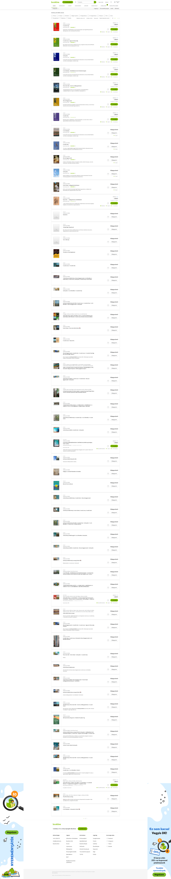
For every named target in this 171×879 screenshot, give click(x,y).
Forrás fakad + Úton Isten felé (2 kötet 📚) (72, 328)
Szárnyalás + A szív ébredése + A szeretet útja (72, 290)
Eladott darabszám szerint (104, 18)
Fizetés (94, 841)
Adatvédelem (69, 854)
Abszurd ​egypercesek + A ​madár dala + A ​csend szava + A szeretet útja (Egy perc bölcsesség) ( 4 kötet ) (78, 354)
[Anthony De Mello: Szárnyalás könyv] (56, 57)
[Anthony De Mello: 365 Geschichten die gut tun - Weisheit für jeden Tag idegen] (56, 719)
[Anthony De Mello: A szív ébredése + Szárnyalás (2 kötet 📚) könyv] (56, 808)
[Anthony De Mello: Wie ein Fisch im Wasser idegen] (56, 485)
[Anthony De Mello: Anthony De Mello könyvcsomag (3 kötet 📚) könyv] (56, 558)
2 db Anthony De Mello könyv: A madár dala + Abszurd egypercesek (77, 498)
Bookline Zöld (69, 841)
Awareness (65, 214)
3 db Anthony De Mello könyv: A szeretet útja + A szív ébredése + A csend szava (78, 418)
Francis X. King (66, 364)
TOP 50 (81, 854)
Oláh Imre (71, 610)
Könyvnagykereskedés (71, 851)
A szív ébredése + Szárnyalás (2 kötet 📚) (71, 809)
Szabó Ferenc (77, 314)
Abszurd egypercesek (67, 158)
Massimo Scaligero (77, 795)
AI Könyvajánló (68, 2)
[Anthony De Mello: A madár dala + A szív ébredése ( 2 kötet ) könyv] (56, 769)
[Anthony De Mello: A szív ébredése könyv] (56, 72)
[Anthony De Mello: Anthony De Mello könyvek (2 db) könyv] (56, 458)
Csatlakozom (82, 828)
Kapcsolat (95, 849)
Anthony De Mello (66, 24)
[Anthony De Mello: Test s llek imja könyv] (56, 240)
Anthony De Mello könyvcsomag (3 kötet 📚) (72, 560)
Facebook (110, 838)
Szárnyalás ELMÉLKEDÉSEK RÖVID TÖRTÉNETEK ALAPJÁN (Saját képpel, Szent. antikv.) (77, 443)
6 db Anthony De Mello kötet (69, 667)
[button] (87, 818)
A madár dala (66, 115)
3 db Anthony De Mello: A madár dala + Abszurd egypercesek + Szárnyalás (78, 548)
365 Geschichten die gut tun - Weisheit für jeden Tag (74, 717)
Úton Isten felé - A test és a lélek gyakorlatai (72, 85)
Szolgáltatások (96, 838)
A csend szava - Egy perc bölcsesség (70, 40)
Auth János (71, 795)
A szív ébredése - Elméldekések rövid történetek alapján (74, 70)
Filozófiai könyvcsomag (68, 796)
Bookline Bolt (56, 843)
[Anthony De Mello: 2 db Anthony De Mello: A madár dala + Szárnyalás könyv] (56, 429)
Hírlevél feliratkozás (84, 849)
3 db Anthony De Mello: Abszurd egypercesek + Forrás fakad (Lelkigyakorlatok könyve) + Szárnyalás (75, 680)
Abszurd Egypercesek (67, 100)
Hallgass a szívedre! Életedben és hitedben (72, 471)
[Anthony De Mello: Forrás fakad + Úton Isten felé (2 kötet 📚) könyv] (56, 327)
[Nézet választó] (113, 18)
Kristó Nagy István (72, 389)
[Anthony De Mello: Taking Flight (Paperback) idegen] (56, 228)
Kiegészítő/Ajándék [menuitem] (114, 5)
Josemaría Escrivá (79, 611)
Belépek (106, 2)
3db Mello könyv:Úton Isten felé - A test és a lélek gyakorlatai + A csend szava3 (78, 758)
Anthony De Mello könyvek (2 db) (69, 459)
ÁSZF (67, 857)
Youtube (110, 846)
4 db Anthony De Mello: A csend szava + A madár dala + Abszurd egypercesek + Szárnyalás (76, 379)
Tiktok (109, 843)
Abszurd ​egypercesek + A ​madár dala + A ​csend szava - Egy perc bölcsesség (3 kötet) (78, 626)
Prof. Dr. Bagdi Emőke (73, 364)
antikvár (64, 439)
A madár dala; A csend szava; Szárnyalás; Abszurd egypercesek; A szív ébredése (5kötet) (77, 639)
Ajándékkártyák (83, 841)
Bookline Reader (83, 843)
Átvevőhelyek (96, 846)
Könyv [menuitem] (54, 5)
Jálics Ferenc (72, 611)
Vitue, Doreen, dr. (78, 365)
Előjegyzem (114, 133)
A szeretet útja (66, 25)
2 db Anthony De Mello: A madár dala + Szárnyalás (73, 430)
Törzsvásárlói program (104, 8)
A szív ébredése (66, 130)
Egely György (65, 795)
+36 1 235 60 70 (56, 838)
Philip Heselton (72, 365)
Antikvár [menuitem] (86, 5)
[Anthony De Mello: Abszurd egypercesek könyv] (56, 159)
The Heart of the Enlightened (69, 252)
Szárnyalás (65, 55)
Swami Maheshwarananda (88, 365)
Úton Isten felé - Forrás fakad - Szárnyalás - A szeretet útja (75, 654)
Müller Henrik (65, 781)
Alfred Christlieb (66, 596)
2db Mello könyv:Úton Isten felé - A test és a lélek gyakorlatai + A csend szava (78, 705)
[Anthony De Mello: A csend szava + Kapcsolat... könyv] (56, 340)
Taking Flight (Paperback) (68, 227)
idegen (64, 211)
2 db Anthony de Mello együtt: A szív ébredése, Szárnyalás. (75, 535)
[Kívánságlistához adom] (108, 29)
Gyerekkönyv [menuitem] (62, 5)
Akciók (112, 8)
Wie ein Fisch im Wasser (68, 484)
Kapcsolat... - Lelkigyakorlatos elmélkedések (72, 199)
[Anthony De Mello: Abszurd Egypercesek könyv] (56, 102)
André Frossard (66, 611)
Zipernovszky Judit (83, 610)
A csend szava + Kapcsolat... (69, 340)
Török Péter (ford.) (74, 571)
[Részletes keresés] (75, 2)
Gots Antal (85, 611)
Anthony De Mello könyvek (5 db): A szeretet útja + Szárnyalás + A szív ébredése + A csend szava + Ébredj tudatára (77, 523)
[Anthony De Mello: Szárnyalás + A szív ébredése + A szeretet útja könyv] (56, 289)
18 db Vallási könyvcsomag (68, 613)
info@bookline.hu (57, 841)
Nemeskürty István (80, 389)
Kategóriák (55, 8)
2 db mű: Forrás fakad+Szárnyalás (70, 745)
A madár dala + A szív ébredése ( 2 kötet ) (71, 770)
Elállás (94, 854)
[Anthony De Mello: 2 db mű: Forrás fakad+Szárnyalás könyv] (56, 746)
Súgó (94, 851)
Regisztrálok (101, 2)
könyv (64, 22)
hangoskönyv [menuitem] (78, 5)
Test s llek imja (66, 239)
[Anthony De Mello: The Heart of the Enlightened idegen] (56, 253)
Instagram (110, 841)
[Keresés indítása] (95, 2)
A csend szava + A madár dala (69, 265)
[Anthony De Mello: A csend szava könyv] (56, 42)
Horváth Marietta (83, 314)
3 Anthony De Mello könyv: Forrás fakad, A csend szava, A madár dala (77, 510)
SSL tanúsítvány (55, 872)
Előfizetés (117, 8)
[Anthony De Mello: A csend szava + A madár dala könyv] (56, 265)
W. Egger (64, 314)
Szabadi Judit (65, 389)
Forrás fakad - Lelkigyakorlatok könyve (71, 185)
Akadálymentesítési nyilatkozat (70, 861)
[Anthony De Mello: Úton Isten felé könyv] (56, 87)
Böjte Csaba (76, 610)
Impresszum (69, 846)
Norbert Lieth (72, 596)
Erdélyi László (90, 611)
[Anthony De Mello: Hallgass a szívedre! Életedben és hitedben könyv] (56, 472)
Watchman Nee (79, 781)
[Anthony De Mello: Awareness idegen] (56, 215)
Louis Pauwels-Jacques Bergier (84, 364)
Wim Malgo (78, 596)
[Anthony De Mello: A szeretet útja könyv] (56, 27)
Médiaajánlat (69, 849)
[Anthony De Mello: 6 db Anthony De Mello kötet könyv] (56, 665)
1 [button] (117, 18)
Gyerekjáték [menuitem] (104, 5)
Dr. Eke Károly (65, 365)
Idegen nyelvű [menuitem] (94, 5)
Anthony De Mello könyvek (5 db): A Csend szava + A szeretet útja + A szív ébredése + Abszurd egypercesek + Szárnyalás (78, 304)
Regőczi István (66, 610)
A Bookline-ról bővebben (72, 838)
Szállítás (95, 843)
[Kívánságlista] (111, 2)
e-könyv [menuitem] (69, 5)
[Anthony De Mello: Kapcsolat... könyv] (56, 201)
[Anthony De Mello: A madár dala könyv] (56, 117)
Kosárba (115, 29)
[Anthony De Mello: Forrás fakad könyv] (56, 187)
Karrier (67, 843)
